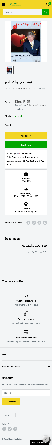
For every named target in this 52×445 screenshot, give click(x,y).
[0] (47, 4)
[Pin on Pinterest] (34, 223)
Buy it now (26, 145)
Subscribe (11, 401)
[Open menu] (3, 4)
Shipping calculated (35, 105)
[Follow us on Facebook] (4, 429)
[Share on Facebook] (28, 223)
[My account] (41, 4)
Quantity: (9, 125)
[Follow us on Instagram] (15, 429)
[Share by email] (45, 223)
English (6, 415)
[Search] (45, 12)
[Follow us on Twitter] (10, 429)
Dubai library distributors (17, 88)
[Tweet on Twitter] (39, 223)
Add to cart (26, 135)
